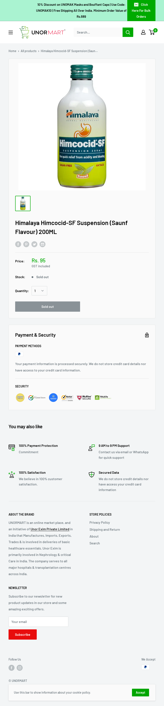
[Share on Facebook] (18, 244)
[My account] (143, 32)
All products (29, 51)
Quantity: (22, 291)
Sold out (47, 306)
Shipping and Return (104, 529)
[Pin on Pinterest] (26, 244)
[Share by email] (42, 244)
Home (12, 51)
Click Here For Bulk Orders (141, 10)
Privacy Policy (99, 522)
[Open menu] (11, 32)
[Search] (128, 32)
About (94, 536)
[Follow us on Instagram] (20, 668)
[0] (152, 32)
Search (94, 543)
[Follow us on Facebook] (12, 668)
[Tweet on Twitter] (34, 244)
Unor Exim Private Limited (50, 529)
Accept (140, 692)
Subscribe (22, 634)
